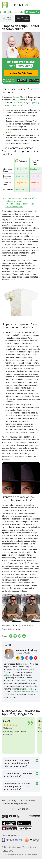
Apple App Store (19, 102)
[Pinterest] (18, 816)
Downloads (7, 803)
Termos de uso (29, 847)
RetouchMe (18, 97)
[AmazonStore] (25, 828)
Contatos (23, 800)
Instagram (8, 675)
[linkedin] (22, 658)
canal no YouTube (29, 680)
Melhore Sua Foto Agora (21, 73)
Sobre (32, 800)
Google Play (33, 102)
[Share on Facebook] (10, 636)
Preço (14, 800)
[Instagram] (3, 816)
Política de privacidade (11, 847)
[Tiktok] (6, 816)
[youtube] (35, 658)
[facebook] (31, 658)
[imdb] (18, 658)
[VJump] (32, 840)
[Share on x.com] (15, 636)
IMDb (31, 689)
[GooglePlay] (24, 823)
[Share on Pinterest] (19, 636)
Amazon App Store (13, 105)
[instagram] (26, 658)
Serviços (6, 800)
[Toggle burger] (37, 5)
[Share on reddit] (24, 636)
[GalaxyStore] (9, 828)
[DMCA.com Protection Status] (34, 816)
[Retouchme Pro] (12, 840)
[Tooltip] (26, 169)
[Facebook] (10, 816)
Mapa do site (20, 803)
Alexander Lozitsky (26, 651)
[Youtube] (14, 816)
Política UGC (7, 851)
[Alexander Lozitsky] (9, 654)
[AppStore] (9, 823)
